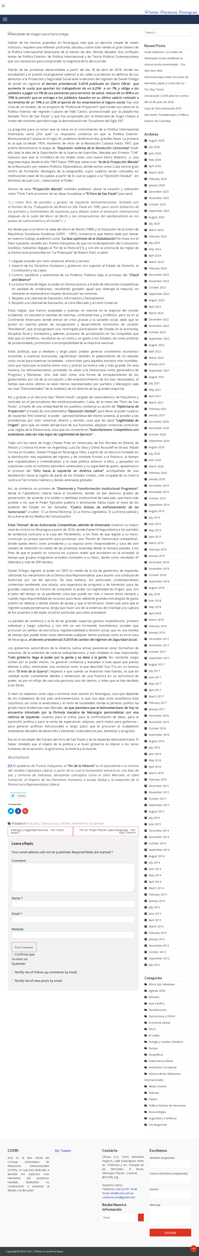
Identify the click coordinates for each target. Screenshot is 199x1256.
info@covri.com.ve (122, 1193)
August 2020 (156, 447)
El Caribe (154, 1035)
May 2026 (155, 159)
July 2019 (154, 517)
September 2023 (159, 294)
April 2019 (155, 536)
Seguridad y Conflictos (163, 1118)
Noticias (154, 1093)
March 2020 (156, 466)
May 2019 (155, 530)
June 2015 (155, 824)
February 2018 (158, 626)
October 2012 (157, 952)
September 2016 (159, 735)
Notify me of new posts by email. (38, 981)
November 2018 (159, 568)
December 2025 (159, 191)
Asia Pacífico (157, 1003)
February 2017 (158, 703)
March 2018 (156, 620)
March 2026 (156, 172)
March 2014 (156, 888)
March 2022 (156, 358)
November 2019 (159, 492)
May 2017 (155, 683)
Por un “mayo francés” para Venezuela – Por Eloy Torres (107, 831)
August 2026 (156, 140)
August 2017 (156, 664)
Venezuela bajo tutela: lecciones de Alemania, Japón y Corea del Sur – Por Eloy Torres (166, 83)
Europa (153, 1048)
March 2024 (156, 262)
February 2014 (158, 894)
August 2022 (156, 345)
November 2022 (159, 326)
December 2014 (159, 830)
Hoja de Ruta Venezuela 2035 (163, 108)
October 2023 (157, 287)
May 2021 (155, 389)
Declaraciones (158, 1010)
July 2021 (154, 383)
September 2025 (159, 211)
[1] (82, 248)
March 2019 (156, 543)
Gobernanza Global (161, 1061)
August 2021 (156, 377)
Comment (19, 861)
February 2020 (158, 473)
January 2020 (157, 479)
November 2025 (159, 198)
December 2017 (159, 639)
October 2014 (157, 843)
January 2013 (157, 939)
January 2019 (157, 556)
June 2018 (155, 600)
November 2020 (159, 428)
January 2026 (157, 185)
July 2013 (154, 907)
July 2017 (154, 671)
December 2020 (159, 421)
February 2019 (158, 549)
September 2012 (159, 958)
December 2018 (159, 562)
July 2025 (154, 223)
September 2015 (159, 805)
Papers (153, 1099)
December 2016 (159, 715)
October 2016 (157, 728)
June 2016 (155, 754)
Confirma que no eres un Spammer (23, 959)
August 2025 (156, 217)
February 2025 (158, 236)
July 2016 (154, 747)
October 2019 (157, 498)
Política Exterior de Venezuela (167, 1105)
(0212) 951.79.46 (126, 1189)
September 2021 (159, 370)
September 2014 (159, 850)
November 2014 (159, 837)
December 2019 (159, 485)
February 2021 (158, 409)
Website (18, 929)
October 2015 (157, 798)
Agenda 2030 (157, 990)
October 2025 (157, 204)
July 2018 (154, 594)
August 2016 (156, 741)
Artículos (32, 823)
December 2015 (159, 786)
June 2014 (155, 869)
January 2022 (157, 364)
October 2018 (157, 575)
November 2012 (159, 945)
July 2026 (154, 147)
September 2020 (159, 441)
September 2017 (159, 658)
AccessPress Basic (53, 1251)
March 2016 (156, 773)
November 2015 (159, 792)
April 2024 (155, 255)
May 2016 (155, 760)
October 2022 (157, 332)
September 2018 (159, 581)
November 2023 (159, 281)
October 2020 (157, 434)
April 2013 (155, 920)
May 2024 (155, 249)
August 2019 (156, 511)
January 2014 (157, 901)
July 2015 (154, 818)
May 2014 (155, 875)
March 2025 (156, 230)
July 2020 (154, 453)
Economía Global (159, 1022)
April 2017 (155, 690)
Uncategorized (158, 1124)
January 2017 (157, 709)
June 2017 (155, 677)
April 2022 (155, 351)
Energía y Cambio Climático (166, 1042)
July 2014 (154, 862)
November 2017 (159, 645)
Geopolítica (156, 1054)
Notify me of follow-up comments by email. (46, 972)
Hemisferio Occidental (88, 823)
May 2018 (155, 607)
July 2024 (154, 243)
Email (17, 914)
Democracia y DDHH (55, 823)
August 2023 (156, 300)
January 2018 (157, 632)
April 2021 (155, 396)
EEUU (152, 1029)
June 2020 (155, 460)
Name (17, 898)
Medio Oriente (158, 1086)
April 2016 (155, 766)
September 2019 (159, 505)
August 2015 (156, 811)
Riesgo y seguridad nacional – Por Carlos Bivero (37, 831)
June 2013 (155, 913)
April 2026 (155, 166)
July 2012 (154, 965)
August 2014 (156, 856)
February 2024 (158, 268)
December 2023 (159, 274)
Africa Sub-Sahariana (162, 984)
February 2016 (158, 779)
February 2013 (158, 933)
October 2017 (157, 651)
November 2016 (159, 722)
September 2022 (159, 338)
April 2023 (155, 306)
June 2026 (155, 153)
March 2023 (156, 313)
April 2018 (155, 613)
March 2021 (156, 402)
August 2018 (156, 588)
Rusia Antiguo (157, 1112)
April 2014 (155, 881)
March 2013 (156, 926)
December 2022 (159, 319)
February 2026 (158, 179)
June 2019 (155, 524)
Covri (29, 1251)
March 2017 (156, 696)
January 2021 (157, 415)
